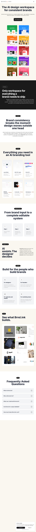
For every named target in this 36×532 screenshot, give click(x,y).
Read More (31, 525)
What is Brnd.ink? (8, 390)
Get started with (18, 19)
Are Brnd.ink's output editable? (11, 406)
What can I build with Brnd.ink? (11, 401)
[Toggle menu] (34, 1)
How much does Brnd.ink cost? (11, 412)
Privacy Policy (27, 525)
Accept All (20, 527)
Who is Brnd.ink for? (9, 396)
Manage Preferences (25, 529)
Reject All (29, 527)
